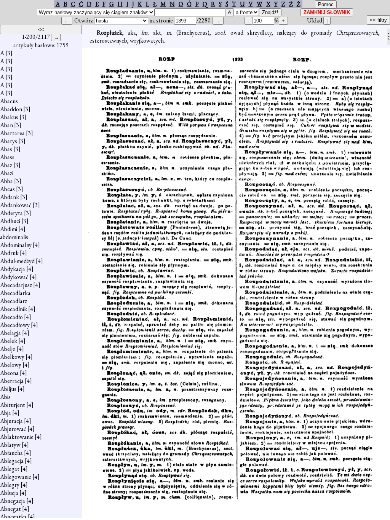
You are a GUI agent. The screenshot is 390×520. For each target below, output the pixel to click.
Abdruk (9, 253)
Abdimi (8, 229)
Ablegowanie (15, 477)
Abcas (7, 189)
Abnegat (10, 509)
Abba (6, 181)
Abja (5, 413)
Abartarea (12, 133)
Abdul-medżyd (17, 261)
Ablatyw (10, 445)
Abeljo (8, 349)
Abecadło (11, 317)
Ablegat (9, 469)
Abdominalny (16, 245)
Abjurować (13, 429)
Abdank (9, 197)
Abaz (6, 165)
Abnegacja (12, 501)
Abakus (9, 117)
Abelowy (10, 365)
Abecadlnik (13, 309)
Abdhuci (10, 221)
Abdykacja (12, 269)
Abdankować (16, 205)
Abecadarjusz (16, 285)
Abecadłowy (15, 325)
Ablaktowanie (17, 437)
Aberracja (12, 381)
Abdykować (14, 277)
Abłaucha (11, 453)
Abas (6, 149)
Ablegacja (12, 461)
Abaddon (11, 109)
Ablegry (9, 485)
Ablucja (9, 493)
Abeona (9, 373)
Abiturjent (12, 405)
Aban (6, 125)
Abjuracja (11, 421)
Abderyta (11, 213)
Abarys (8, 141)
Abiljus (8, 389)
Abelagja (10, 333)
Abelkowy (12, 357)
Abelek (8, 341)
